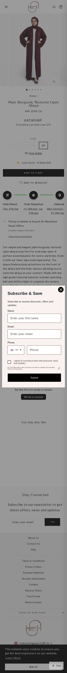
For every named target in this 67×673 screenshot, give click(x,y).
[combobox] (16, 350)
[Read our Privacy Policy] (59, 368)
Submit (34, 377)
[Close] (61, 290)
